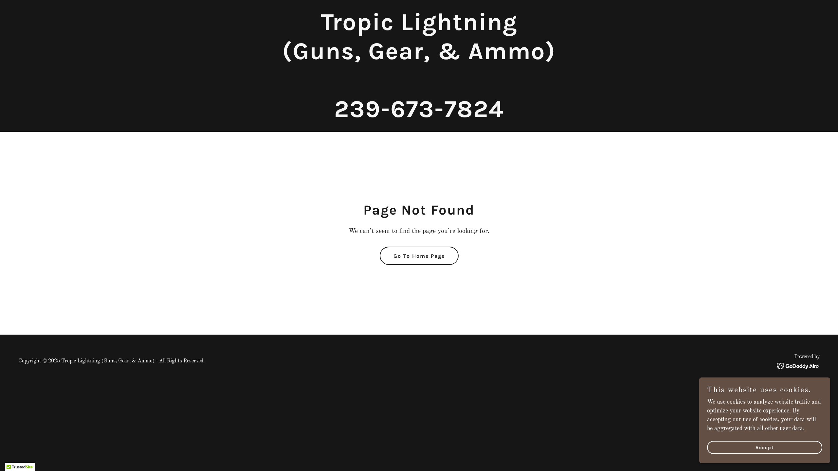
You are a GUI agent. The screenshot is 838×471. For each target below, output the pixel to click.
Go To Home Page (419, 256)
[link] (419, 115)
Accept (765, 447)
